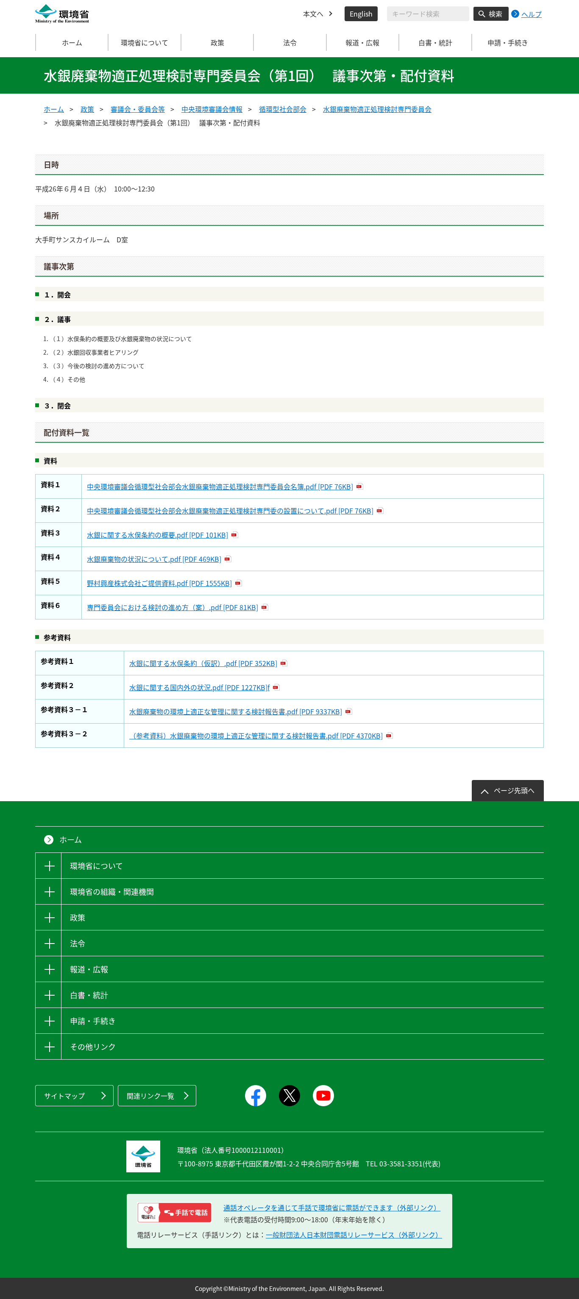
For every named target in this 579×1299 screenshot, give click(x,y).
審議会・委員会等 (138, 109)
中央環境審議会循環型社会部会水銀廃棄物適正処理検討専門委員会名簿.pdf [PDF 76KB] (220, 486)
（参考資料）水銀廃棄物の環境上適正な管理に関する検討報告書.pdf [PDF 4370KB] (256, 735)
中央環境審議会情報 (211, 109)
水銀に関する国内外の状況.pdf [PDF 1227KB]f (199, 687)
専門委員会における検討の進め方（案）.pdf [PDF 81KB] (172, 607)
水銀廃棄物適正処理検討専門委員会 (377, 109)
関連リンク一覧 (150, 1096)
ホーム (72, 42)
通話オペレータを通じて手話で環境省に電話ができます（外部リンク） (331, 1207)
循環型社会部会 (282, 109)
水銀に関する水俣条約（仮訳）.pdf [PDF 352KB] (203, 663)
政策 (87, 109)
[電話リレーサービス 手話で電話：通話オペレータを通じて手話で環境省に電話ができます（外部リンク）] (174, 1212)
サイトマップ (64, 1096)
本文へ (313, 13)
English (361, 13)
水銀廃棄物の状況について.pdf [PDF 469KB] (154, 559)
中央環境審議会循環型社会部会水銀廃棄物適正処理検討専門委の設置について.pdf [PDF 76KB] (230, 510)
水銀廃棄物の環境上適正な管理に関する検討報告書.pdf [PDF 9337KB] (235, 711)
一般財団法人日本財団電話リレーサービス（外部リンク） (354, 1235)
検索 (495, 13)
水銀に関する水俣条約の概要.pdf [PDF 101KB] (157, 535)
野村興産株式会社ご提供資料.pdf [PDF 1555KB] (159, 583)
